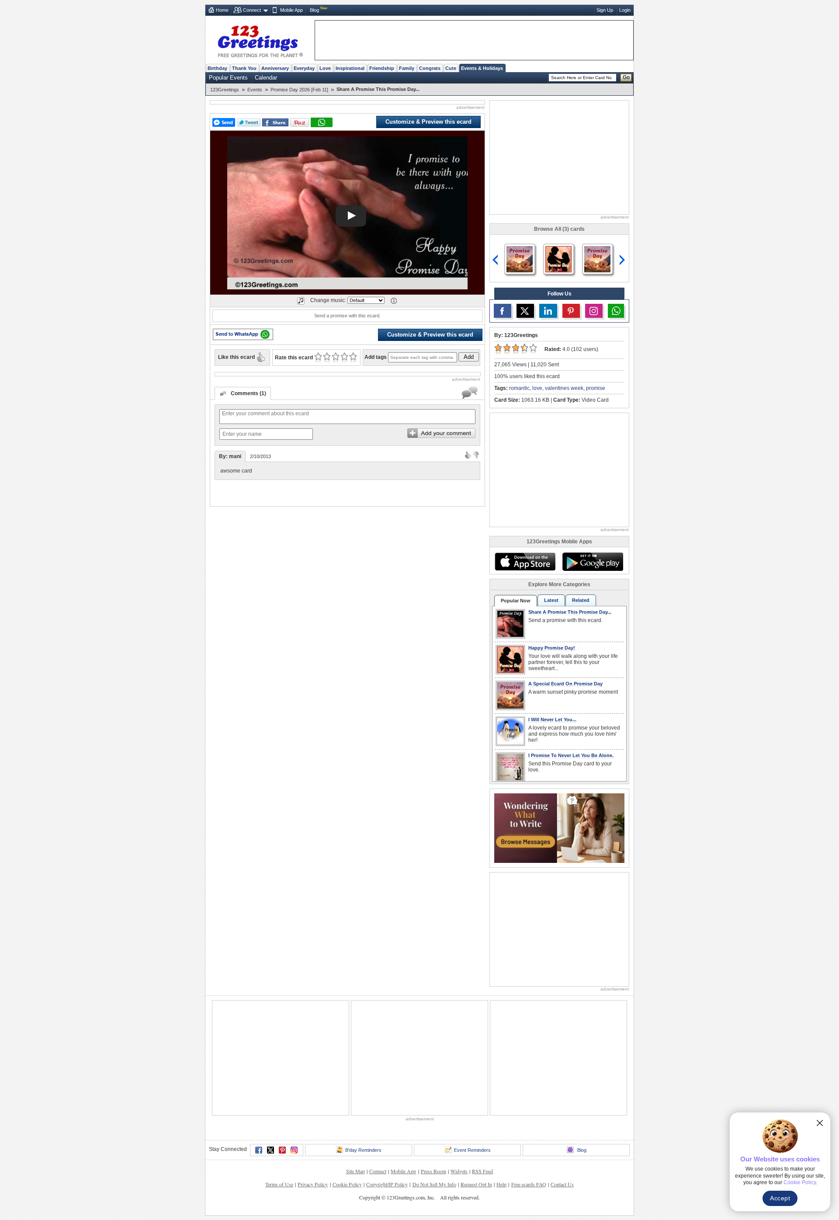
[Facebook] (258, 1041)
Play (351, 216)
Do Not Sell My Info (434, 1075)
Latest (551, 600)
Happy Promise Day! (551, 647)
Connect (252, 10)
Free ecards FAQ (528, 1075)
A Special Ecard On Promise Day (565, 683)
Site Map (355, 1062)
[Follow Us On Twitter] (525, 311)
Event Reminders (472, 1041)
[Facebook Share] (275, 122)
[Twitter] (270, 1041)
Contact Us (562, 1075)
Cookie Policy (347, 1075)
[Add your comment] (441, 433)
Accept (780, 1198)
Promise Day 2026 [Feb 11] (299, 89)
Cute (450, 68)
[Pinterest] (282, 1041)
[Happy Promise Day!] (558, 258)
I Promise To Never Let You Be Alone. (571, 755)
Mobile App (291, 10)
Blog (314, 10)
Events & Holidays (482, 68)
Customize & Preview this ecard (428, 121)
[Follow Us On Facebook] (502, 311)
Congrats (429, 68)
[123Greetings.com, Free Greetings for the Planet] (260, 39)
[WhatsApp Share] (322, 122)
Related (580, 600)
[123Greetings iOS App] (524, 562)
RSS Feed (482, 1062)
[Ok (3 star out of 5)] (335, 357)
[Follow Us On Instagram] (594, 311)
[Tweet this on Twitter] (248, 122)
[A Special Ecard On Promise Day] (519, 258)
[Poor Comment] (476, 455)
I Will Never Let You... (552, 719)
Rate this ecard (294, 358)
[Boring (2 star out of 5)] (326, 357)
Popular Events (228, 77)
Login (625, 10)
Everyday (304, 68)
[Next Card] (623, 260)
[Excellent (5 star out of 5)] (353, 357)
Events (254, 89)
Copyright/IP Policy (387, 1075)
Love (325, 68)
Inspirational (350, 68)
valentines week (564, 388)
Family (406, 68)
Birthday (217, 68)
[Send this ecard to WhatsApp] (243, 334)
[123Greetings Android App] (592, 562)
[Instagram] (294, 1041)
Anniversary (275, 68)
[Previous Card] (495, 260)
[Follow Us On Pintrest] (571, 311)
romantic (519, 388)
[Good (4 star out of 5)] (344, 357)
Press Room (433, 1062)
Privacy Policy (313, 1075)
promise (595, 388)
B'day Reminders (363, 1041)
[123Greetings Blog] (559, 827)
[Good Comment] (468, 455)
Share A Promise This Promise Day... (569, 612)
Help (501, 1075)
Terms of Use (279, 1075)
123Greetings (224, 89)
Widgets (459, 1062)
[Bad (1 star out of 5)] (318, 357)
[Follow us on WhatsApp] (616, 311)
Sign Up (604, 10)
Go (626, 77)
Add (469, 357)
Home (222, 10)
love (537, 388)
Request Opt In (476, 1075)
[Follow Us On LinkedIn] (548, 311)
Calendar (266, 77)
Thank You (244, 68)
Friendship (381, 68)
